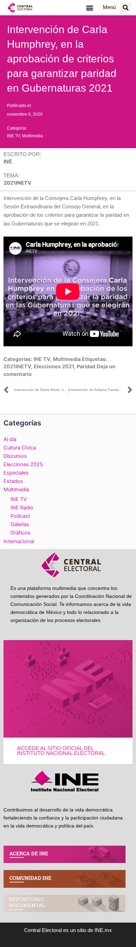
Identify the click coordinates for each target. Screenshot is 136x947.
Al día (9, 439)
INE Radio (21, 508)
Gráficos (20, 533)
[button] (89, 7)
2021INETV (17, 366)
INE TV (13, 135)
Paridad (86, 366)
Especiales (16, 473)
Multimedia (32, 135)
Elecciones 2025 (23, 464)
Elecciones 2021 (54, 366)
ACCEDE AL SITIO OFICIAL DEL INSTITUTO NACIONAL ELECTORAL (61, 751)
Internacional (18, 541)
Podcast (20, 516)
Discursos (15, 456)
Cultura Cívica (19, 448)
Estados (13, 481)
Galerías (19, 524)
